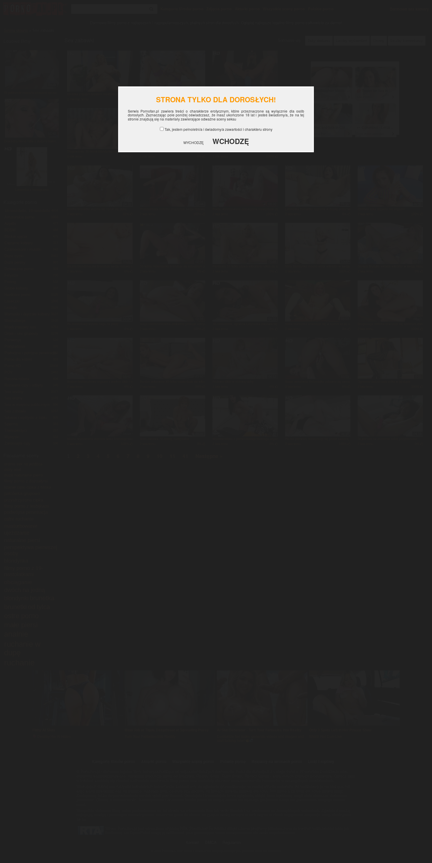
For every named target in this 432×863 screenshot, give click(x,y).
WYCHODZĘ (193, 142)
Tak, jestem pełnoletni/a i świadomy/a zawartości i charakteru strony (218, 129)
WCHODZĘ (230, 141)
